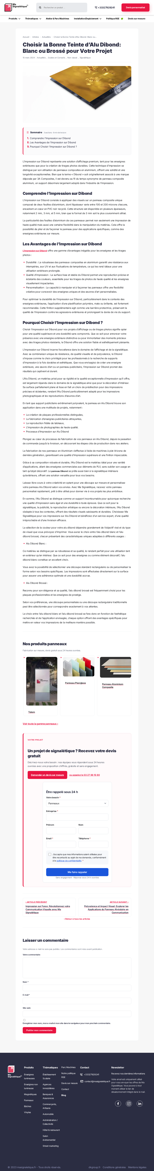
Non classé (72, 57)
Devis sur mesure (69, 1083)
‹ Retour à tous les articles (77, 919)
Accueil (26, 37)
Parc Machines (68, 1067)
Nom (81, 824)
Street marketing (51, 1146)
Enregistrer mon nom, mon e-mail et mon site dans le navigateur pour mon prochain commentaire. (67, 1023)
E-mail (26, 995)
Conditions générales (114, 1167)
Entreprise (52, 811)
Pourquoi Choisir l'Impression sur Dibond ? (53, 146)
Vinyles (27, 1112)
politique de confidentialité (69, 860)
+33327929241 (91, 1074)
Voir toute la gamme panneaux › (40, 723)
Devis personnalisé (135, 7)
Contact (65, 1089)
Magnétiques (30, 1094)
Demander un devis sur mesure (47, 775)
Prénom (50, 824)
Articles (35, 37)
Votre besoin (53, 797)
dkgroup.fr (94, 1167)
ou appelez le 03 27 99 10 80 (84, 775)
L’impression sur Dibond (35, 250)
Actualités (46, 37)
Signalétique (85, 57)
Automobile (48, 1114)
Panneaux (29, 1100)
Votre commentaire (31, 954)
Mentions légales (137, 1167)
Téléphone (85, 838)
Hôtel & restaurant (51, 1130)
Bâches (27, 1106)
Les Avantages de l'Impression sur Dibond (53, 142)
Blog (63, 1095)
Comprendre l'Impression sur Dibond (50, 138)
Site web (27, 1008)
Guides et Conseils (56, 57)
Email (49, 838)
